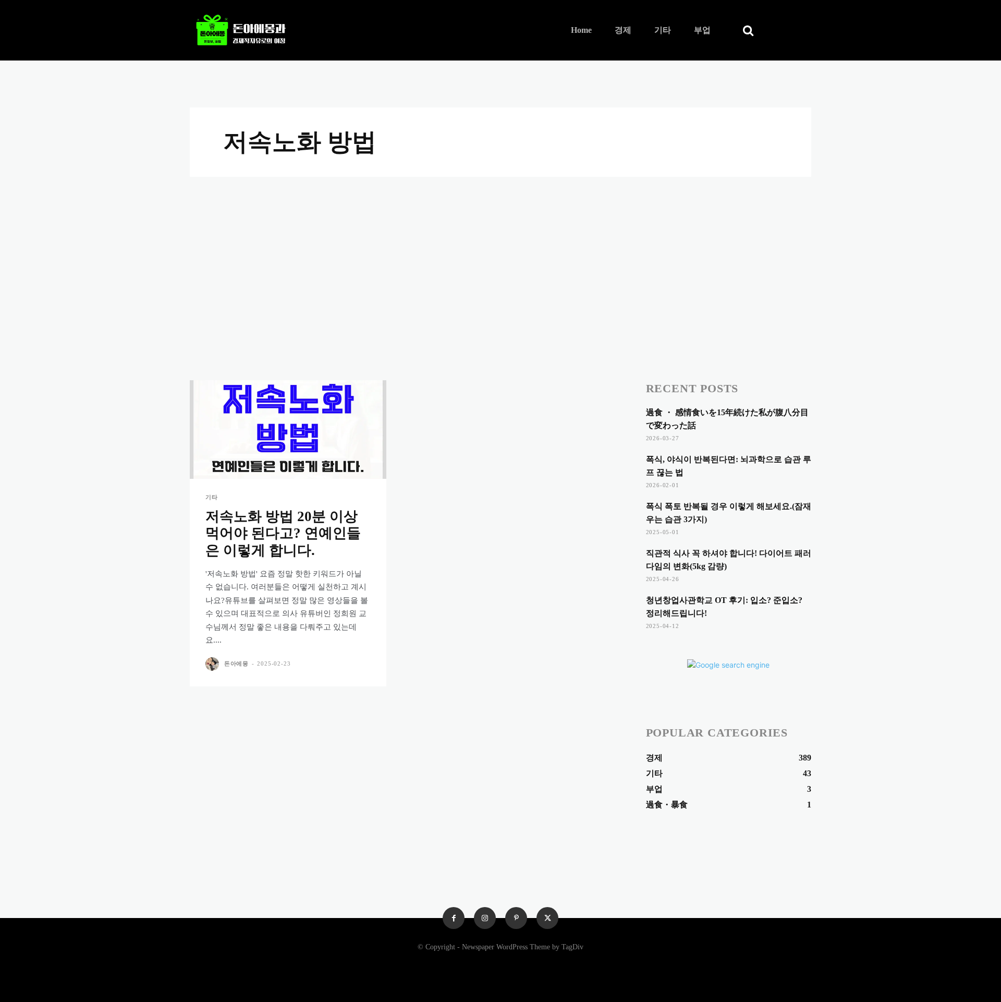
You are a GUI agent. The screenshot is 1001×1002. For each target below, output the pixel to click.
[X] (547, 918)
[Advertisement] (500, 255)
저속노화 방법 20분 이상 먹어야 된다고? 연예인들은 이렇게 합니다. (283, 533)
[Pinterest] (516, 918)
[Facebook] (454, 918)
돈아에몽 (236, 663)
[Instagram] (485, 918)
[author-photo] (213, 664)
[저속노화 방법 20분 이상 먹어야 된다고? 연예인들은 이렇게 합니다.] (288, 429)
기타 (211, 497)
